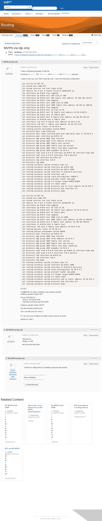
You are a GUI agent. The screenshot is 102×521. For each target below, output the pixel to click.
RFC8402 (10, 411)
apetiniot (10, 452)
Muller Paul (80, 411)
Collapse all (75, 44)
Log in (62, 8)
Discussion (21, 35)
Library (35, 35)
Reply (85, 67)
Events (55, 35)
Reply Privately (93, 67)
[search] (29, 7)
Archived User (34, 415)
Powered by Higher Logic (51, 518)
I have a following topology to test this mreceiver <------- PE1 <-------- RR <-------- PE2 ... (50, 55)
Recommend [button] (94, 61)
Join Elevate (65, 13)
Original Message (32, 384)
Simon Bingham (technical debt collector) (13, 374)
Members (67, 35)
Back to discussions (13, 43)
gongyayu (9, 74)
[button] (17, 13)
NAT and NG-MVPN (12, 448)
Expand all (66, 44)
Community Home (7, 35)
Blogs (45, 35)
